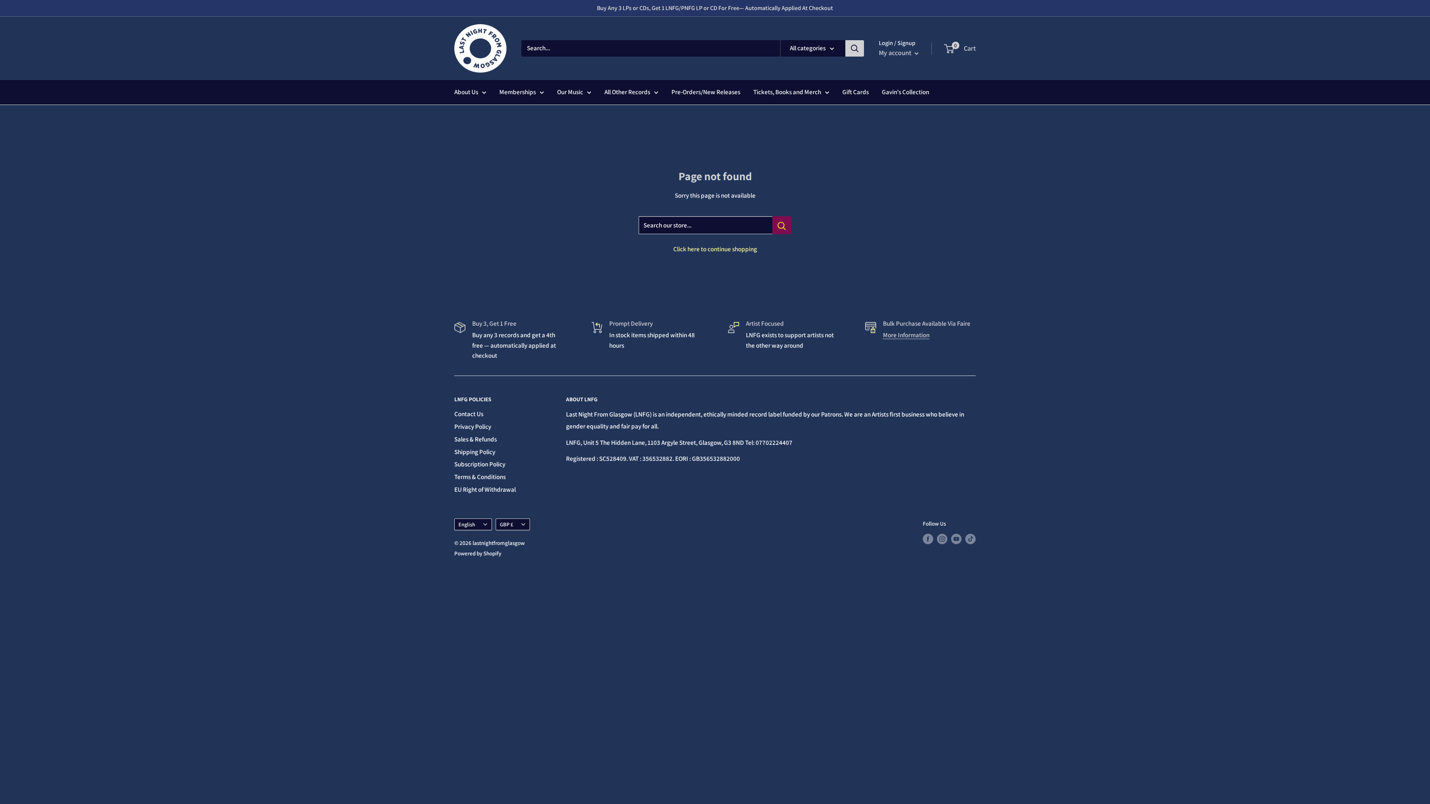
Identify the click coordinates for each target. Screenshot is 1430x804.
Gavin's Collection (905, 92)
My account (896, 52)
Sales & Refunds (475, 439)
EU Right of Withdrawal (485, 489)
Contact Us (468, 414)
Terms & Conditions (480, 477)
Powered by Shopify (477, 553)
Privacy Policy (472, 426)
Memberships (517, 92)
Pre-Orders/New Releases (705, 92)
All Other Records (627, 92)
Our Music (570, 92)
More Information (906, 335)
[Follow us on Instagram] (942, 538)
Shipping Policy (474, 452)
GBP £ (506, 524)
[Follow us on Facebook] (928, 538)
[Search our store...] (781, 225)
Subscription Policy (479, 464)
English (466, 524)
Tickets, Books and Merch (787, 92)
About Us (466, 92)
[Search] (854, 48)
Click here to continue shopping (715, 249)
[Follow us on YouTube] (956, 538)
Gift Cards (855, 92)
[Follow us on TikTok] (970, 538)
